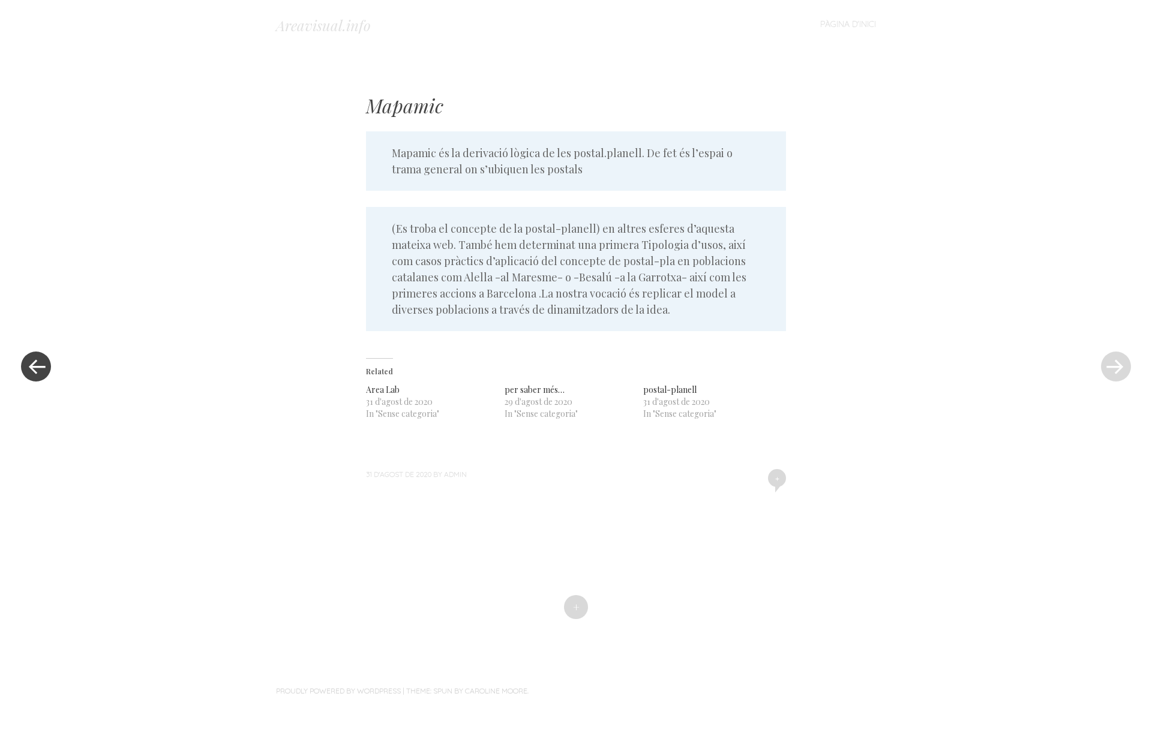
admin (455, 474)
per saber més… (535, 389)
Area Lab (383, 389)
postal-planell (670, 389)
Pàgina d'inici (848, 24)
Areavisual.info (323, 25)
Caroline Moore (496, 690)
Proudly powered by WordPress (338, 690)
